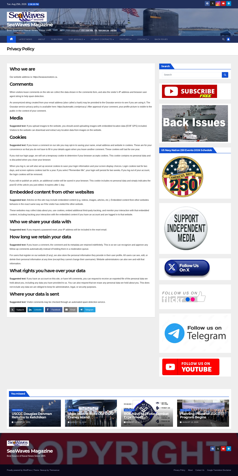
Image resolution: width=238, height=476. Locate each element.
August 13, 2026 (22, 422)
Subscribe (57, 39)
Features (125, 39)
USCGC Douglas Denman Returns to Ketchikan (32, 415)
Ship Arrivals (76, 39)
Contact (142, 39)
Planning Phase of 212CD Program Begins (200, 415)
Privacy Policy (179, 470)
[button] (223, 39)
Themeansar (54, 470)
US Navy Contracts (101, 39)
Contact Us (199, 470)
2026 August (17, 410)
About (41, 39)
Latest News (25, 39)
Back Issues (161, 39)
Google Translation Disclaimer (219, 470)
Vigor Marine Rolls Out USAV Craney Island (91, 415)
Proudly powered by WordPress (20, 470)
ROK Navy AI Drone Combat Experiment (146, 415)
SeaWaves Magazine (30, 25)
